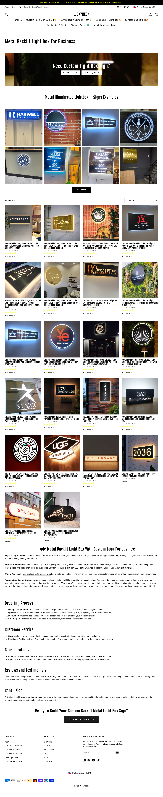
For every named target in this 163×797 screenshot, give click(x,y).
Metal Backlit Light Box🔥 (108, 20)
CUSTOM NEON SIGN (14, 746)
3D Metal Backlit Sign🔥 (137, 20)
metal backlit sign (45, 555)
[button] (11, 253)
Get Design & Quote (57, 25)
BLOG (46, 758)
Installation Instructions (104, 25)
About (7, 7)
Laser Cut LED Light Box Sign (39, 565)
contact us (53, 586)
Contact (27, 7)
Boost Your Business (40, 7)
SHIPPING (48, 742)
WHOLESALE (49, 750)
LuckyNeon (43, 610)
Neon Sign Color (11, 758)
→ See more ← (82, 190)
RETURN (47, 746)
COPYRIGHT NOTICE (13, 762)
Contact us (70, 73)
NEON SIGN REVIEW (13, 754)
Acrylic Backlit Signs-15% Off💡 (76, 20)
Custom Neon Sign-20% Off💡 (41, 20)
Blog (13, 7)
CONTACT (48, 762)
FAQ (19, 7)
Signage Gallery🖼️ (80, 25)
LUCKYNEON (81, 14)
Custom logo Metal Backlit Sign (37, 574)
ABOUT (8, 742)
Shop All (18, 20)
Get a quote (92, 73)
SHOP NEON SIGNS (13, 750)
